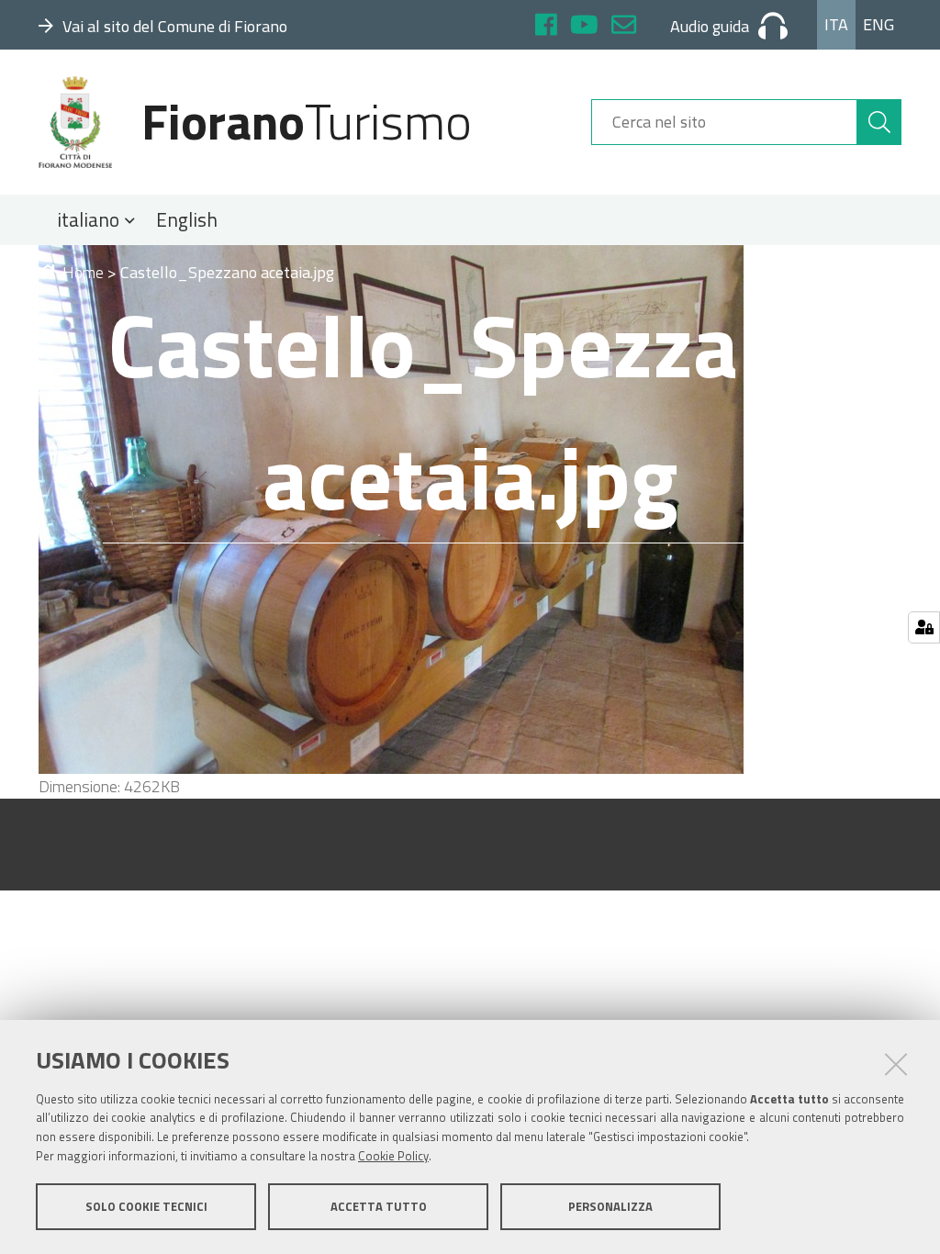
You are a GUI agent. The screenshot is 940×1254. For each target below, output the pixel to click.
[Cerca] (879, 122)
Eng (878, 24)
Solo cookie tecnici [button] (146, 1206)
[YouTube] (584, 27)
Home (83, 272)
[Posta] (623, 27)
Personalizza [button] (610, 1206)
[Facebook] (546, 27)
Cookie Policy (393, 1156)
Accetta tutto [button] (378, 1206)
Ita (836, 24)
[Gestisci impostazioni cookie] (924, 627)
